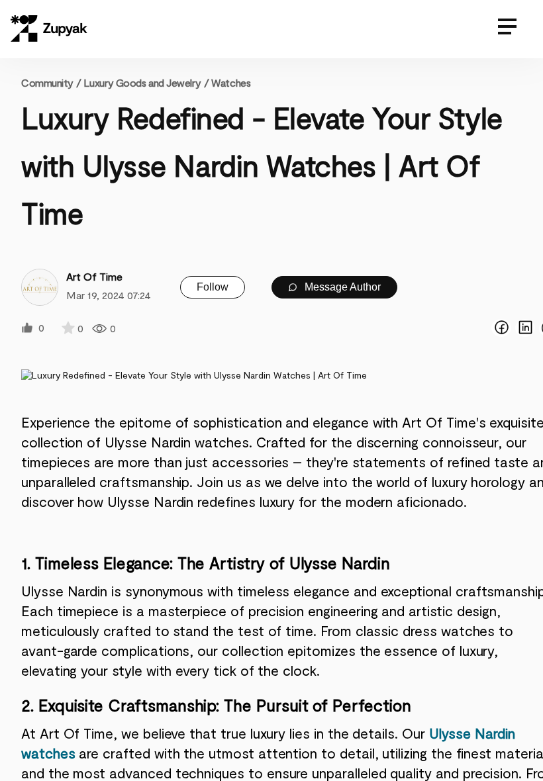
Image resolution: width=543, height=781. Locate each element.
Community (51, 82)
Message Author (341, 287)
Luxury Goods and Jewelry (142, 82)
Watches (230, 82)
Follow (212, 287)
